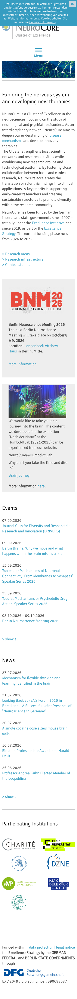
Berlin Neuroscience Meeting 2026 (30, 621)
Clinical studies (17, 264)
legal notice (65, 947)
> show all (10, 639)
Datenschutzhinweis (42, 22)
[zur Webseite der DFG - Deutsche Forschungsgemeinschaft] (34, 973)
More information (23, 364)
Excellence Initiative (48, 223)
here (41, 486)
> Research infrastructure (22, 259)
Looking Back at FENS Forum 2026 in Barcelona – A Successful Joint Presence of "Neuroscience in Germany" (36, 705)
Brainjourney (19, 475)
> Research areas (16, 254)
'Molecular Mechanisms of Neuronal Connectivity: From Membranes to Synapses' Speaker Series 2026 (37, 576)
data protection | (42, 947)
